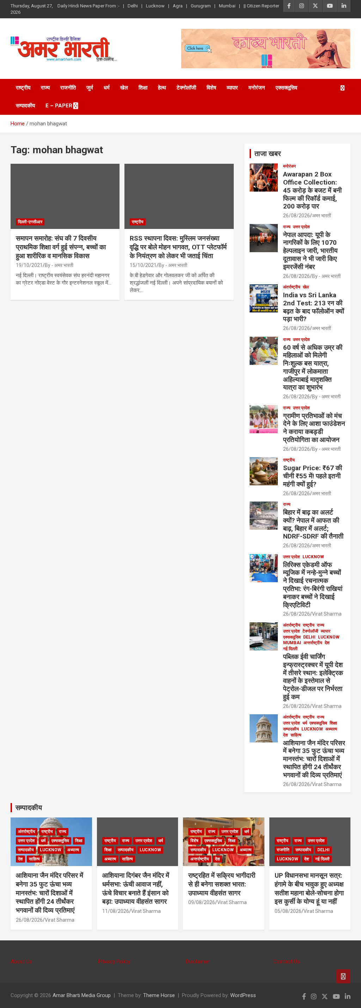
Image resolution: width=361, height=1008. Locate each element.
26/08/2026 (296, 215)
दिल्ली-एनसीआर (30, 221)
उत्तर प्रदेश (301, 226)
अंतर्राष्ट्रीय (291, 287)
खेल (124, 88)
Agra (178, 5)
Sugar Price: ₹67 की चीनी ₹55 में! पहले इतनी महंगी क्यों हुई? (312, 476)
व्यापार (232, 88)
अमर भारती (321, 215)
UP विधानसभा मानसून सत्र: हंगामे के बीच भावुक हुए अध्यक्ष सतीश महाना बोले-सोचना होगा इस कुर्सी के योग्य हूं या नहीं (309, 888)
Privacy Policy (114, 961)
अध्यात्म (331, 729)
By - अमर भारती (59, 265)
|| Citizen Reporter (261, 5)
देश (327, 642)
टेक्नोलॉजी (186, 88)
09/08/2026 (201, 902)
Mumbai (227, 5)
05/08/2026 (288, 911)
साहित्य (295, 735)
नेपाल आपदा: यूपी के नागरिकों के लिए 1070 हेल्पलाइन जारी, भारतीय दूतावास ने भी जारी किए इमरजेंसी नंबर (310, 251)
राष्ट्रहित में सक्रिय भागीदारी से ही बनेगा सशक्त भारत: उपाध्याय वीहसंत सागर (221, 884)
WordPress (243, 995)
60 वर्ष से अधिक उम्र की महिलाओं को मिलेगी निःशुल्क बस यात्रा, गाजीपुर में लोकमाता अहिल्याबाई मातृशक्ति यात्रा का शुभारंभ (312, 367)
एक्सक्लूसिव (286, 88)
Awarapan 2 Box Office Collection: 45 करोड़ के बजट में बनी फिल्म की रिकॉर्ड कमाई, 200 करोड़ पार (312, 190)
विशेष (211, 88)
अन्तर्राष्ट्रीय (313, 642)
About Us (21, 961)
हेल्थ (162, 88)
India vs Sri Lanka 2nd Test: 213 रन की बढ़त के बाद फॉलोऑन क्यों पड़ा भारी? (313, 307)
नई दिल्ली (290, 648)
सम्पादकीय (25, 105)
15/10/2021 (143, 265)
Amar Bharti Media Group (82, 995)
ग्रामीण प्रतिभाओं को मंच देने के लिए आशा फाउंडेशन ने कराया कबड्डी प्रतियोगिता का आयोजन (314, 428)
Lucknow (155, 5)
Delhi (133, 5)
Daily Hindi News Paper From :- (88, 5)
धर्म (107, 88)
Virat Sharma (327, 614)
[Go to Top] (343, 976)
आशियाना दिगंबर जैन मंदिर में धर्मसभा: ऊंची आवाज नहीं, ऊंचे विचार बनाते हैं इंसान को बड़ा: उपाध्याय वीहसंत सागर (135, 888)
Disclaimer (198, 961)
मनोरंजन (257, 88)
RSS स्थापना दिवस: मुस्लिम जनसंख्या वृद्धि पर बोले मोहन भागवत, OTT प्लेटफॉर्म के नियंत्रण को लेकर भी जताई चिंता (178, 247)
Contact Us (287, 961)
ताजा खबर (268, 153)
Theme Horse (159, 995)
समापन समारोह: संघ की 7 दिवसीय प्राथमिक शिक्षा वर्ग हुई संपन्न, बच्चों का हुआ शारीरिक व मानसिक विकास (61, 247)
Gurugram (201, 5)
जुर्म (89, 88)
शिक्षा (143, 88)
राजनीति (68, 88)
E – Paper (58, 105)
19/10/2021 (29, 265)
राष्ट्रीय (23, 88)
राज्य (45, 88)
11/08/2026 (115, 911)
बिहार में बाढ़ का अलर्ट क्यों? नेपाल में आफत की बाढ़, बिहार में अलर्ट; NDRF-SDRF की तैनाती (313, 524)
